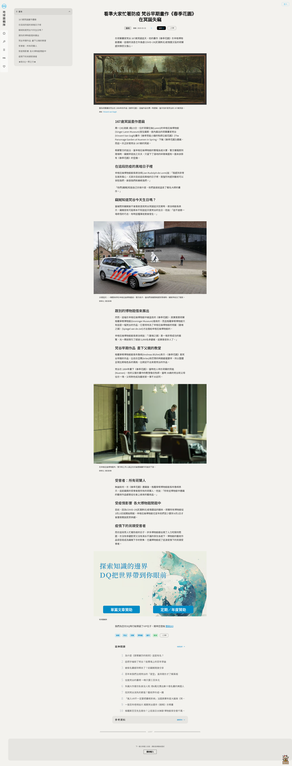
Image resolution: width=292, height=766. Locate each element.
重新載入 (150, 752)
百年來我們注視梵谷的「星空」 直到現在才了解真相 (151, 674)
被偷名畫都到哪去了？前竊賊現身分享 (144, 667)
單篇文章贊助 (121, 609)
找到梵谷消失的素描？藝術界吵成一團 (144, 692)
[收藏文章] (151, 28)
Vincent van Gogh (110, 112)
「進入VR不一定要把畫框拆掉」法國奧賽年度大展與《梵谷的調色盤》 (155, 698)
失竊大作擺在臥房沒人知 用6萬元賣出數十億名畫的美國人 (154, 686)
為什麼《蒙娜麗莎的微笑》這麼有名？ (144, 655)
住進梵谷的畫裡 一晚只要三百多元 (142, 680)
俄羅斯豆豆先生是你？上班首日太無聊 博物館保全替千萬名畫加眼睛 (155, 711)
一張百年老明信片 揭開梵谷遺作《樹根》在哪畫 (149, 704)
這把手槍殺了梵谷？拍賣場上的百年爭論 (145, 661)
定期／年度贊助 (173, 609)
